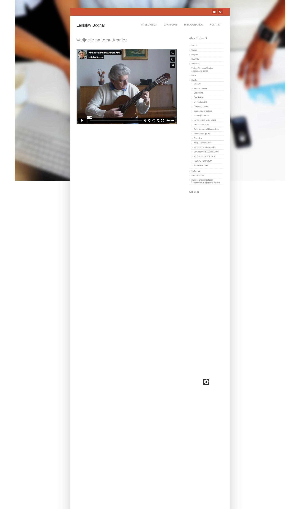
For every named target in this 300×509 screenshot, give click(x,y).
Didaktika (195, 59)
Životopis (170, 24)
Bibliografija (193, 24)
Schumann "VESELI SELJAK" (206, 152)
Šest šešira (198, 97)
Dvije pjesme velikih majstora (206, 129)
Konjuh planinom (201, 165)
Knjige (194, 50)
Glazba (194, 80)
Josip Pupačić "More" (203, 143)
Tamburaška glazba (202, 134)
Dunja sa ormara (201, 106)
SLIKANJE (195, 171)
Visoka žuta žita (200, 102)
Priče (193, 75)
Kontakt (216, 24)
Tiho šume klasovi (201, 125)
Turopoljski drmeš (201, 115)
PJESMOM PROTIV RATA (204, 156)
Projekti (194, 54)
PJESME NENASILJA (203, 161)
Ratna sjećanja (197, 175)
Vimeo (220, 11)
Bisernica (198, 138)
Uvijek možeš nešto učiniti (205, 120)
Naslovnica (149, 24)
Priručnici (195, 64)
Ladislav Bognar (91, 25)
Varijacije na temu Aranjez (205, 147)
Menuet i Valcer (200, 88)
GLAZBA (197, 84)
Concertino (198, 93)
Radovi (194, 45)
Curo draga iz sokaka (203, 111)
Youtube (214, 11)
